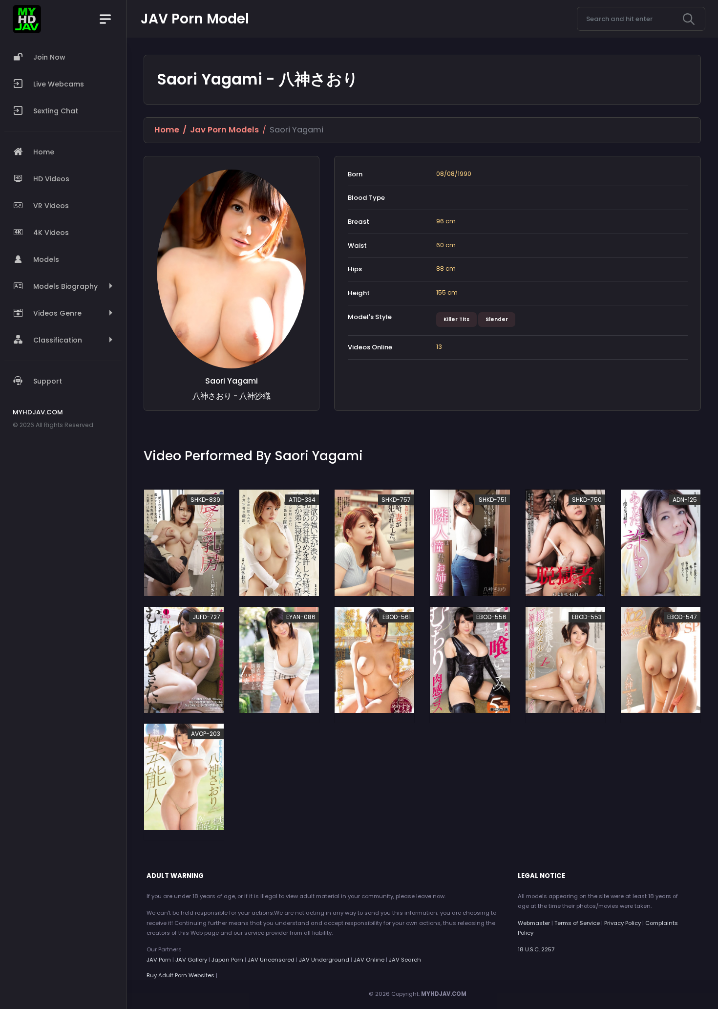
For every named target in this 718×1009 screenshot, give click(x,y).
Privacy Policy (622, 923)
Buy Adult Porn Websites (180, 975)
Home (166, 129)
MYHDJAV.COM (443, 994)
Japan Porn (227, 960)
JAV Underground (324, 960)
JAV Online (369, 960)
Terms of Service (577, 923)
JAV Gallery (191, 960)
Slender (497, 319)
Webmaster (534, 923)
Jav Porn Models (224, 129)
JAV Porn (159, 960)
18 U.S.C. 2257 (536, 949)
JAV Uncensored (271, 960)
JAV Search (405, 960)
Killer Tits (456, 319)
